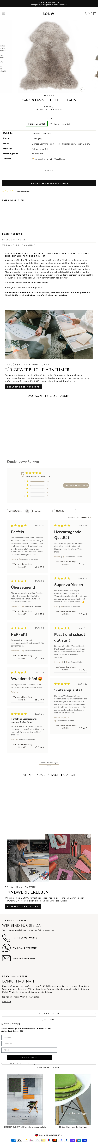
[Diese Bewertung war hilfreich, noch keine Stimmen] (36, 567)
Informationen (48, 1013)
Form (49, 119)
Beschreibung (12, 234)
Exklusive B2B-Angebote (23, 387)
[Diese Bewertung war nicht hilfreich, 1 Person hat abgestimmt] (84, 614)
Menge (49, 170)
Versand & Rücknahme (18, 245)
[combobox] (42, 511)
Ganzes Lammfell (36, 123)
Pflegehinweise (14, 239)
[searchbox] (16, 511)
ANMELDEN (29, 1057)
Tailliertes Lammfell (60, 124)
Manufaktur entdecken (22, 906)
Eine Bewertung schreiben (76, 485)
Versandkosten (56, 109)
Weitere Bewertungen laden (49, 763)
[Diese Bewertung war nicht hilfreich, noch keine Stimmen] (41, 567)
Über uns (48, 1020)
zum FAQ (6, 1001)
